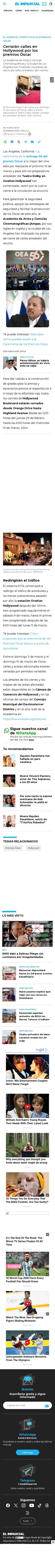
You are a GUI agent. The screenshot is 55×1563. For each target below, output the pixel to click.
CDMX (18, 10)
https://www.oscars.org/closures (24, 719)
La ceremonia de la (25, 156)
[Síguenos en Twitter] (16, 1505)
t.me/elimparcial (27, 1484)
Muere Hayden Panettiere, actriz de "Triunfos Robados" (33, 819)
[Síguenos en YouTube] (31, 1505)
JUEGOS (8, 10)
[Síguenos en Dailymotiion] (27, 1513)
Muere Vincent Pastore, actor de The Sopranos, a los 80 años (35, 779)
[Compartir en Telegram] (25, 142)
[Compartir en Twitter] (18, 142)
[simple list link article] (27, 935)
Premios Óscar (13, 848)
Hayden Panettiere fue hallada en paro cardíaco (35, 759)
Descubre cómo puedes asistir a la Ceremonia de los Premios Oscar (25, 339)
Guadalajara (48, 10)
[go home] (27, 1534)
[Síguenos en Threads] (47, 1505)
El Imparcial (10, 37)
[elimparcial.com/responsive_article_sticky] (53, 1542)
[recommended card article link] (10, 363)
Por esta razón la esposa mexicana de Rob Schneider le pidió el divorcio (36, 801)
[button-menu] (4, 4)
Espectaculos (29, 37)
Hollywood (33, 848)
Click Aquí (27, 1452)
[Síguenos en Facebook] (8, 1505)
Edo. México (31, 10)
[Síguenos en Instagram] (24, 1505)
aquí (31, 739)
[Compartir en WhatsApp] (5, 142)
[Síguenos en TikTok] (39, 1505)
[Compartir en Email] (32, 142)
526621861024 (27, 1438)
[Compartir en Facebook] (12, 142)
